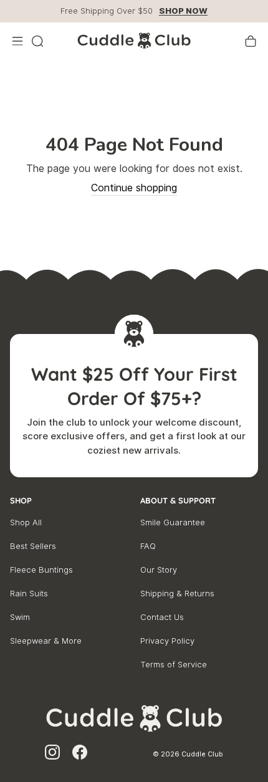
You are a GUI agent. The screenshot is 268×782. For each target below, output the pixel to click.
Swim (20, 617)
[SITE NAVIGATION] (17, 41)
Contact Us (162, 617)
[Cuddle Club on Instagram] (52, 754)
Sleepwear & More (46, 641)
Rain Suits (29, 593)
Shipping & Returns (177, 593)
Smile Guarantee (172, 522)
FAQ (148, 546)
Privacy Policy (167, 641)
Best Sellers (33, 546)
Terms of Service (173, 664)
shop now (183, 11)
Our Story (158, 570)
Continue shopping (134, 188)
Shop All (26, 522)
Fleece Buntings (41, 570)
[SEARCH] (37, 41)
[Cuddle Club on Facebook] (79, 754)
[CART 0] (250, 41)
